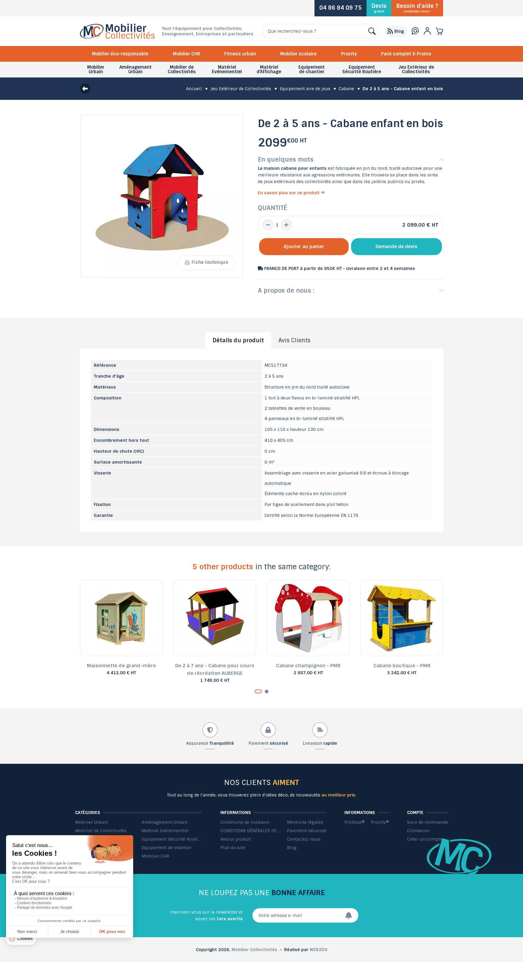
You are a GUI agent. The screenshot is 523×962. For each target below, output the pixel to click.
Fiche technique (210, 262)
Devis (378, 7)
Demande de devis (396, 247)
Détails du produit (238, 340)
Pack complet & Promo (406, 54)
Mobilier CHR (186, 54)
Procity (349, 54)
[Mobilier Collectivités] (117, 37)
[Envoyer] (351, 915)
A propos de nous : (286, 290)
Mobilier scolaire (298, 54)
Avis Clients (294, 340)
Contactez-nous (304, 839)
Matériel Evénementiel (165, 830)
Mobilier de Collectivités (101, 830)
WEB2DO (318, 949)
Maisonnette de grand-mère (121, 665)
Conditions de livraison (244, 822)
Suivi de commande (427, 822)
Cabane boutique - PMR (401, 665)
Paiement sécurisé (306, 830)
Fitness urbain (240, 54)
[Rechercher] (372, 31)
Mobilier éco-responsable (120, 54)
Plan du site (232, 847)
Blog (292, 847)
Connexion (418, 830)
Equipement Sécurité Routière (172, 839)
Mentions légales (305, 822)
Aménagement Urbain (164, 822)
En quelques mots (286, 159)
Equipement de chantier (167, 847)
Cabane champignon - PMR (308, 665)
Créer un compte (424, 839)
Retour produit (235, 839)
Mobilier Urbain (91, 822)
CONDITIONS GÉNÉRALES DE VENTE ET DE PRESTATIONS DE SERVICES (250, 830)
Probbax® (354, 822)
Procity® (380, 822)
